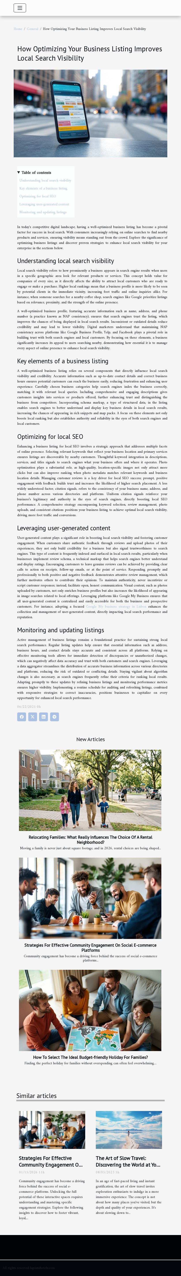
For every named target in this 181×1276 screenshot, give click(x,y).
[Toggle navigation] (20, 8)
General (32, 29)
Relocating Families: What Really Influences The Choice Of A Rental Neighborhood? (90, 839)
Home (18, 29)
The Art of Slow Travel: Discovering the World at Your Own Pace (128, 1164)
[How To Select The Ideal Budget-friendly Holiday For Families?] (90, 1010)
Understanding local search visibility (45, 181)
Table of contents (36, 173)
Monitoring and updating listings (42, 212)
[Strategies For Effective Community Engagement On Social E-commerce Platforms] (90, 898)
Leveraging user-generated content (44, 204)
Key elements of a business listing (43, 188)
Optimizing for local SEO (37, 196)
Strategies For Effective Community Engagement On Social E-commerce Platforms (90, 947)
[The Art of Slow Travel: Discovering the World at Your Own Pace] (129, 1130)
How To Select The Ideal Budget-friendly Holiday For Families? (90, 1057)
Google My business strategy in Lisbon (116, 607)
